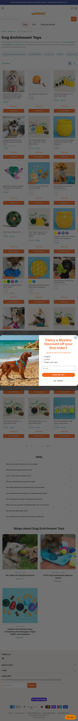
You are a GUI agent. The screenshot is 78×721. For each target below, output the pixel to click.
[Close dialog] (75, 337)
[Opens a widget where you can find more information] (70, 717)
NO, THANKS (58, 381)
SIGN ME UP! (58, 375)
